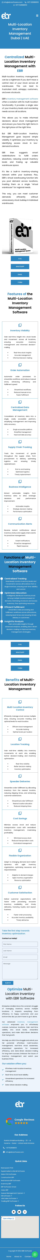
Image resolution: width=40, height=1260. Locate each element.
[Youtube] (19, 1212)
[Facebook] (14, 1212)
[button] (37, 16)
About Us (18, 1256)
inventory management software (22, 98)
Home (8, 1256)
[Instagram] (25, 1212)
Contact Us (29, 1256)
